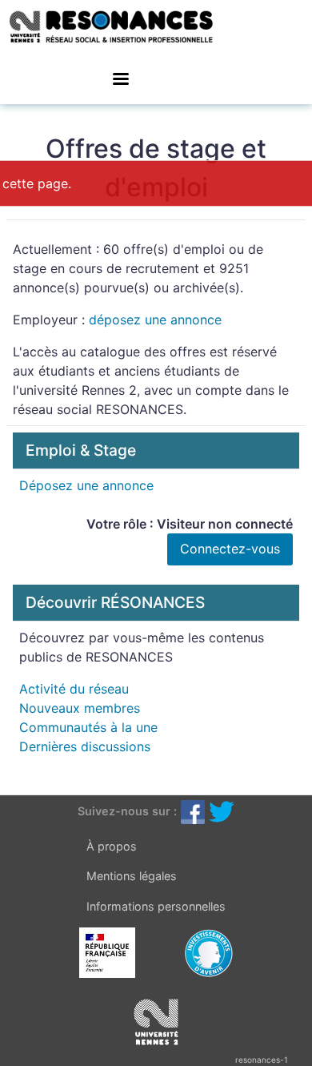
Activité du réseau (74, 689)
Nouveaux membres (79, 708)
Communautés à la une (88, 727)
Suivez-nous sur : (127, 811)
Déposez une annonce (86, 485)
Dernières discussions (84, 746)
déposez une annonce (155, 320)
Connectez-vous (230, 549)
